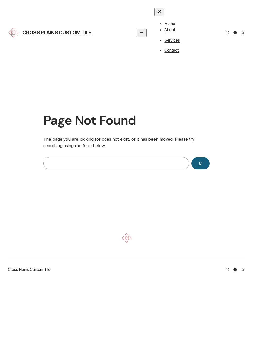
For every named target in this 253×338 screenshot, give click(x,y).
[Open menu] (142, 33)
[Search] (200, 163)
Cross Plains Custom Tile (56, 33)
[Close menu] (159, 12)
